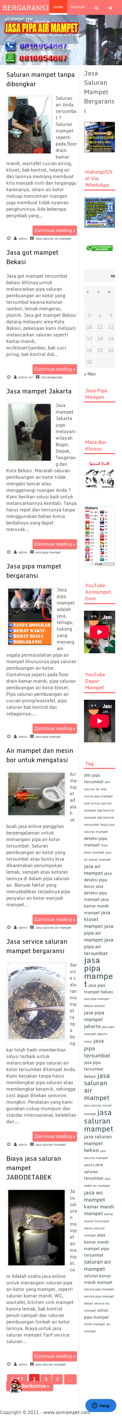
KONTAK (78, 7)
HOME (58, 7)
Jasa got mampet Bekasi (32, 257)
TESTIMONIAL (38, 21)
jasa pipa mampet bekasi (98, 988)
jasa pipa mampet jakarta (94, 1019)
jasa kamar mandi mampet (96, 906)
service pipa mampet (99, 1289)
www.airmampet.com (67, 1412)
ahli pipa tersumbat (94, 778)
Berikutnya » (35, 1386)
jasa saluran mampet (50, 1144)
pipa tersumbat (96, 1251)
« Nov (90, 374)
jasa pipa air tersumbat (98, 946)
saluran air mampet (97, 1265)
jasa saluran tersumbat (94, 1171)
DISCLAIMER (65, 47)
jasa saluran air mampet (97, 1086)
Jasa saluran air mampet (53, 238)
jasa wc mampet (94, 1196)
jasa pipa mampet (48, 552)
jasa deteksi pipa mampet (95, 893)
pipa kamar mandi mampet (96, 1242)
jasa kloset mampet (97, 919)
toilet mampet (94, 1324)
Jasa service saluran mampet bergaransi (36, 946)
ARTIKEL (33, 47)
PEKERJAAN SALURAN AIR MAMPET (56, 34)
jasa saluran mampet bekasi (98, 1143)
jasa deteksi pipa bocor (98, 880)
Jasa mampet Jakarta (39, 391)
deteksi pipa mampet (95, 841)
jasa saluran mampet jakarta (96, 1158)
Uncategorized (51, 377)
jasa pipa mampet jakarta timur (99, 1034)
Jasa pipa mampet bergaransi (33, 570)
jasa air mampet (93, 869)
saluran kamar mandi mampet (98, 1279)
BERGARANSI (26, 7)
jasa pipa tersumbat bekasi (94, 1069)
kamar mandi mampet (99, 1210)
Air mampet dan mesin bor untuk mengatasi (39, 755)
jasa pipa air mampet (98, 932)
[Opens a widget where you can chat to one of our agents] (100, 1406)
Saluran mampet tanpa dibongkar (40, 79)
